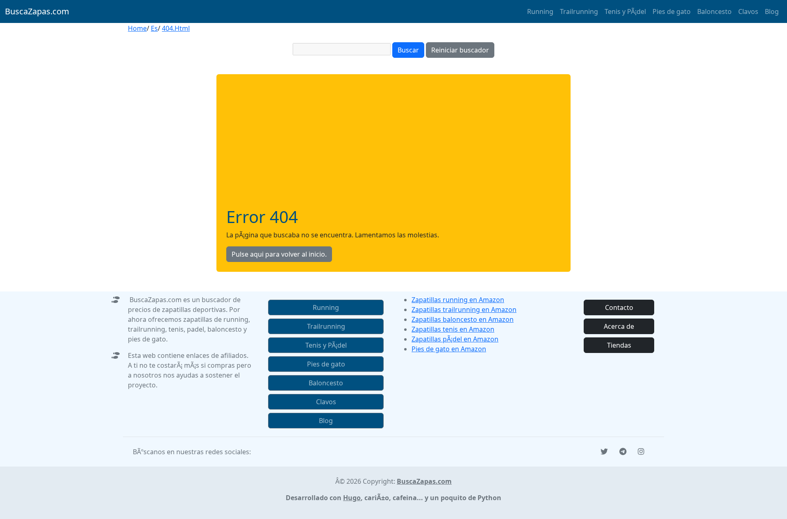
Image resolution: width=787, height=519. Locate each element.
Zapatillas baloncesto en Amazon (463, 319)
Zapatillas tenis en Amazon (453, 329)
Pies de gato (672, 11)
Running (540, 11)
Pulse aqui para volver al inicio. (279, 254)
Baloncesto (714, 11)
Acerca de (619, 326)
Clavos (748, 11)
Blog (772, 11)
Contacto (619, 307)
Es (154, 28)
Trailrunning (579, 11)
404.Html (176, 28)
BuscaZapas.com (37, 11)
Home (137, 28)
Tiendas (619, 345)
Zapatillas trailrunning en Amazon (464, 309)
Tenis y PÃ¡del (625, 11)
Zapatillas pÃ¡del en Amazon (455, 339)
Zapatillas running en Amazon (458, 299)
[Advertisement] (393, 145)
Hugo (352, 497)
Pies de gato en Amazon (449, 348)
